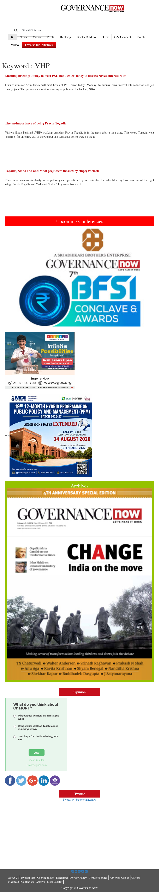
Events (141, 37)
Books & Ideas (86, 37)
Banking (65, 37)
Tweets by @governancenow (79, 799)
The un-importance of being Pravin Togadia (35, 123)
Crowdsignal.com (36, 765)
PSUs (50, 37)
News (23, 37)
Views (37, 37)
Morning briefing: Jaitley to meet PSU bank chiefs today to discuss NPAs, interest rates (65, 75)
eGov (105, 37)
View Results (36, 760)
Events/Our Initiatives (39, 45)
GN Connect (122, 37)
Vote (37, 752)
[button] (16, 277)
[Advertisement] (40, 835)
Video (15, 45)
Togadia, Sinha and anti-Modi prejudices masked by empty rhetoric (52, 170)
